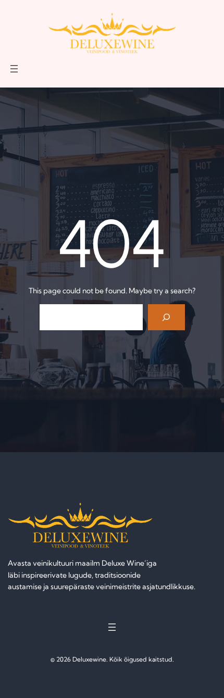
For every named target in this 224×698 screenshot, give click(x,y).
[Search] (166, 317)
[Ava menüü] (14, 69)
